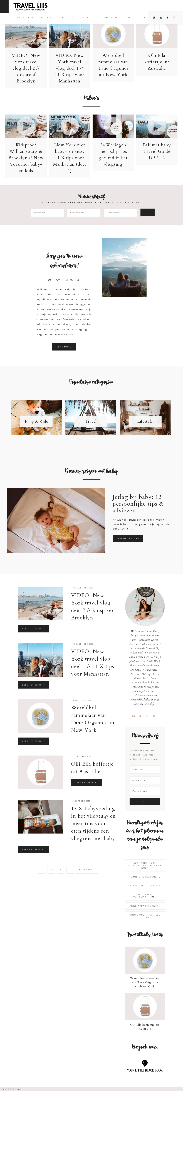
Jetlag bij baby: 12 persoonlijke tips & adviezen (138, 504)
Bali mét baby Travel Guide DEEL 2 (157, 151)
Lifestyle (145, 421)
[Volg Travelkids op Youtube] (141, 716)
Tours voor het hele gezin (145, 916)
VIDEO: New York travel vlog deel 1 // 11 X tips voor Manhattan (69, 68)
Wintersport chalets (145, 885)
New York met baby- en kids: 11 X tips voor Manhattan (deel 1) (69, 158)
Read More (64, 347)
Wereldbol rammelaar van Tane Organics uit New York (145, 982)
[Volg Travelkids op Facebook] (148, 716)
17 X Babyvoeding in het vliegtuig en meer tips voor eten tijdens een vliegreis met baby (93, 823)
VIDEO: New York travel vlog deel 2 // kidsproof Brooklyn (26, 68)
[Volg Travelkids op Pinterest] (155, 716)
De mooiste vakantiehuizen (145, 895)
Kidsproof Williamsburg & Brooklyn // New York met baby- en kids (26, 158)
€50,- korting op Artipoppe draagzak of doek (145, 865)
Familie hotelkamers (145, 877)
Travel (91, 421)
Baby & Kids (36, 422)
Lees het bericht (128, 538)
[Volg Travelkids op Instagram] (135, 716)
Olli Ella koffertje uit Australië (156, 62)
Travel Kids (33, 6)
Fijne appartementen (145, 906)
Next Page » (87, 870)
